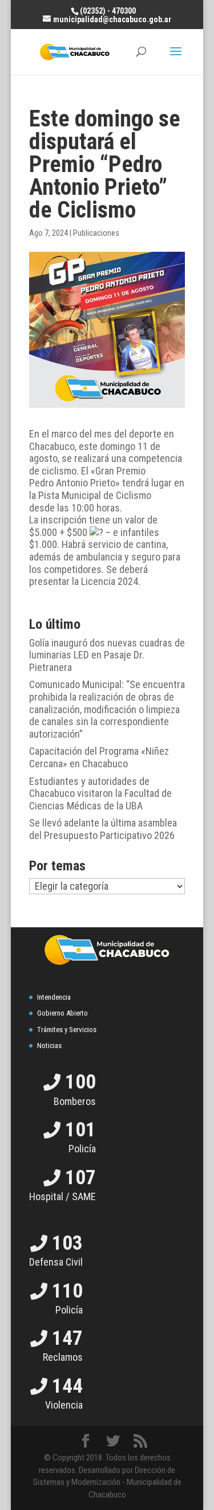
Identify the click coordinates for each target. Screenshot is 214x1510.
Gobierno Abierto (62, 1013)
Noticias (49, 1045)
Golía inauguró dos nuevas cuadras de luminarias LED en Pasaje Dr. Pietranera (107, 655)
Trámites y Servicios (66, 1029)
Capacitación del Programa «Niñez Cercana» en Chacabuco (99, 757)
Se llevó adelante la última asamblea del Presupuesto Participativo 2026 (103, 829)
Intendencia (54, 997)
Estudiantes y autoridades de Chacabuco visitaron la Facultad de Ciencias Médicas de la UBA (100, 793)
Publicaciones (96, 233)
